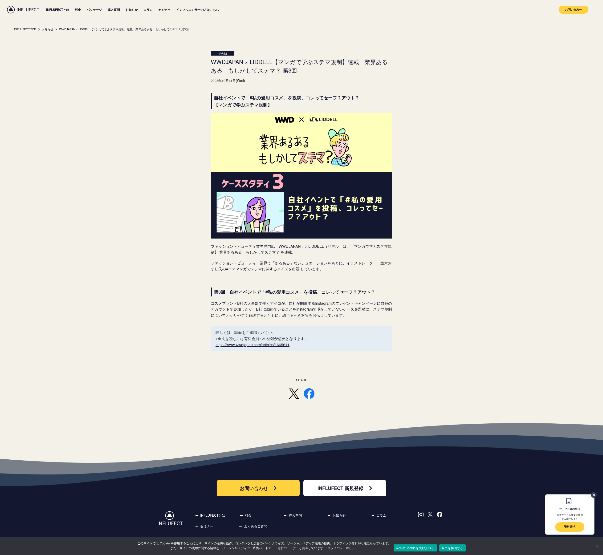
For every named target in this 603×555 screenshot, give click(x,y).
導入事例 (114, 9)
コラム (148, 9)
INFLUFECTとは (57, 9)
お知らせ (132, 9)
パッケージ (94, 9)
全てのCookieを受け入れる (415, 548)
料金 (78, 9)
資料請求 (569, 526)
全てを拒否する (453, 548)
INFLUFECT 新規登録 (340, 488)
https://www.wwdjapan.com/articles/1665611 (252, 344)
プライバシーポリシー (342, 548)
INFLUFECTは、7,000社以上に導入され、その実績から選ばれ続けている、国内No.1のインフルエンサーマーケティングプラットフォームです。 (23, 9)
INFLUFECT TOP (25, 29)
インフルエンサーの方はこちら (197, 9)
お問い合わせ (573, 9)
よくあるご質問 (255, 526)
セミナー (164, 9)
